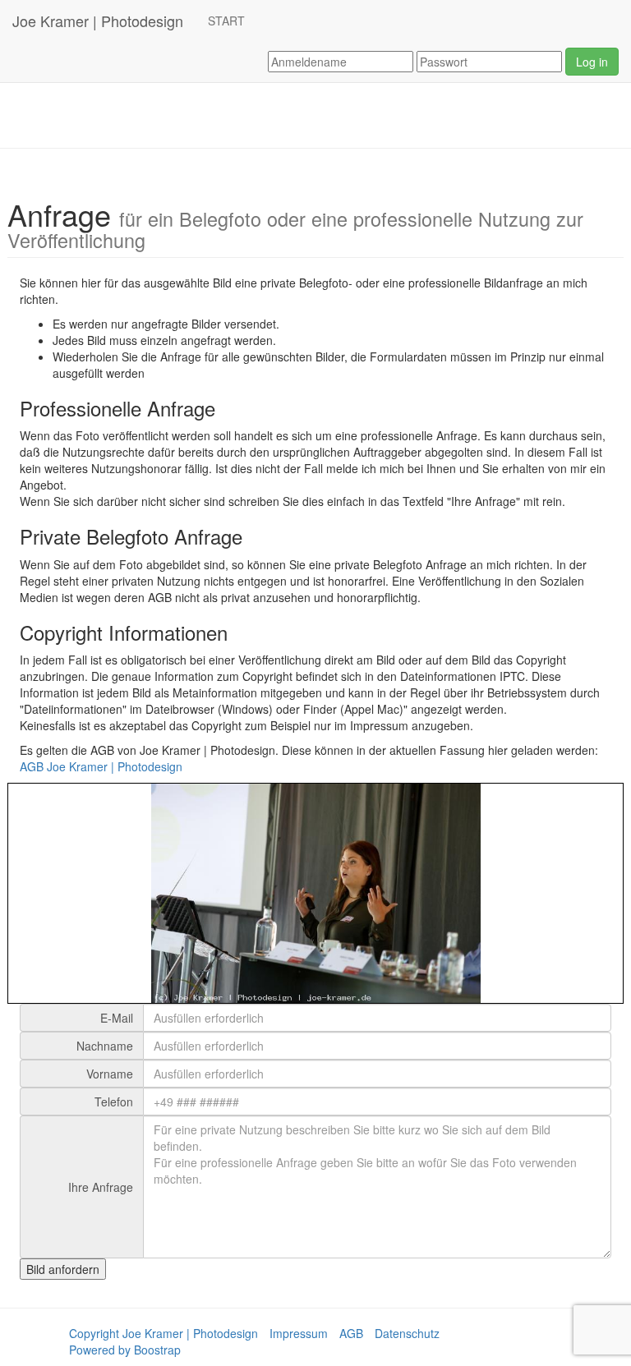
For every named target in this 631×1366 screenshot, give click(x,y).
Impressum (298, 1333)
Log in (592, 61)
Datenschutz (407, 1333)
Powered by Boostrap (125, 1349)
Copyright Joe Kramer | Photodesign (163, 1333)
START (226, 20)
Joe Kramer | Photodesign (97, 20)
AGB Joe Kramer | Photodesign (101, 766)
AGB (351, 1333)
